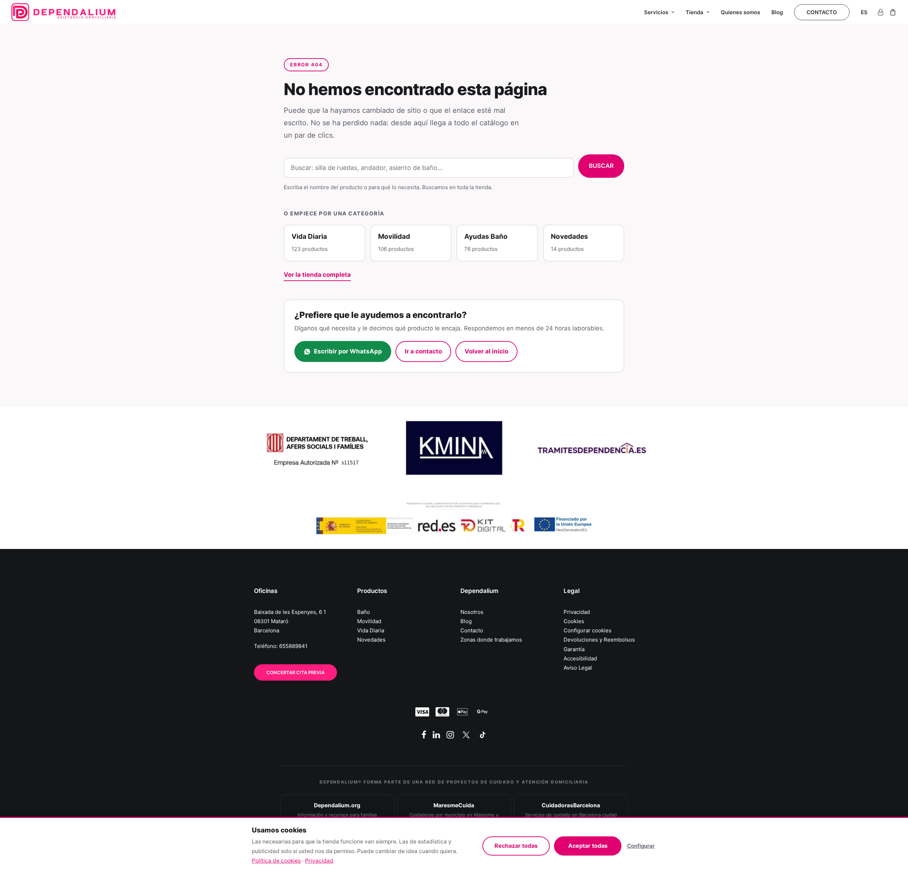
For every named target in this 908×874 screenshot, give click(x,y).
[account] (881, 12)
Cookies (574, 621)
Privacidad (577, 612)
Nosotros (471, 612)
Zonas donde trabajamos (491, 639)
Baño (363, 612)
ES (864, 12)
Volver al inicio (486, 351)
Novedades (371, 639)
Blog (777, 12)
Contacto (471, 630)
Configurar (641, 845)
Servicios (656, 12)
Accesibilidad (580, 658)
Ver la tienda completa (317, 274)
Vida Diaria (370, 630)
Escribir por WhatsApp (348, 351)
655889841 (293, 646)
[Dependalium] (63, 12)
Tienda (694, 12)
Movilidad (369, 621)
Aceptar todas (588, 845)
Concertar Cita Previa (295, 672)
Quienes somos (740, 12)
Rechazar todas (516, 845)
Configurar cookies (587, 630)
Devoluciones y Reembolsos (599, 639)
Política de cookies (276, 860)
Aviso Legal (578, 667)
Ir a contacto (423, 351)
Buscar (601, 165)
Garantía (574, 649)
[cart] (891, 12)
